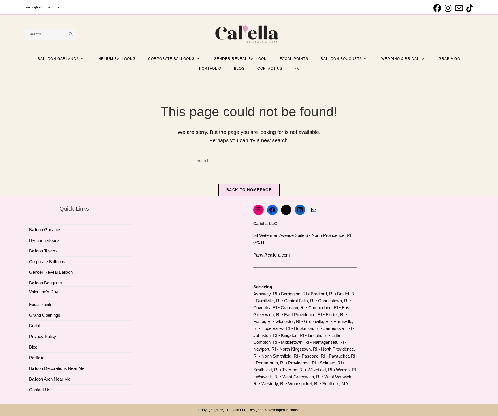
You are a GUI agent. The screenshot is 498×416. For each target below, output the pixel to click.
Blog (33, 347)
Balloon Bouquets (45, 282)
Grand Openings (44, 315)
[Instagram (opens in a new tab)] (448, 8)
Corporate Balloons (47, 261)
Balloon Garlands (45, 229)
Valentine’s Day (43, 291)
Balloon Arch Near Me (49, 379)
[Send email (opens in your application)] (459, 8)
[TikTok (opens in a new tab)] (469, 8)
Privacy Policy (42, 336)
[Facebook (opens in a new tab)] (437, 8)
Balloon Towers (43, 250)
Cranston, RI (293, 307)
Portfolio (36, 357)
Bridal (34, 325)
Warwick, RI (267, 376)
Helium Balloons (44, 240)
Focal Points (40, 304)
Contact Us (39, 389)
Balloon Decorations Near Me (56, 368)
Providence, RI (302, 362)
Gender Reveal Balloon (51, 272)
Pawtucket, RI (342, 356)
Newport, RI (264, 349)
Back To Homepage (249, 190)
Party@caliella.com (271, 254)
